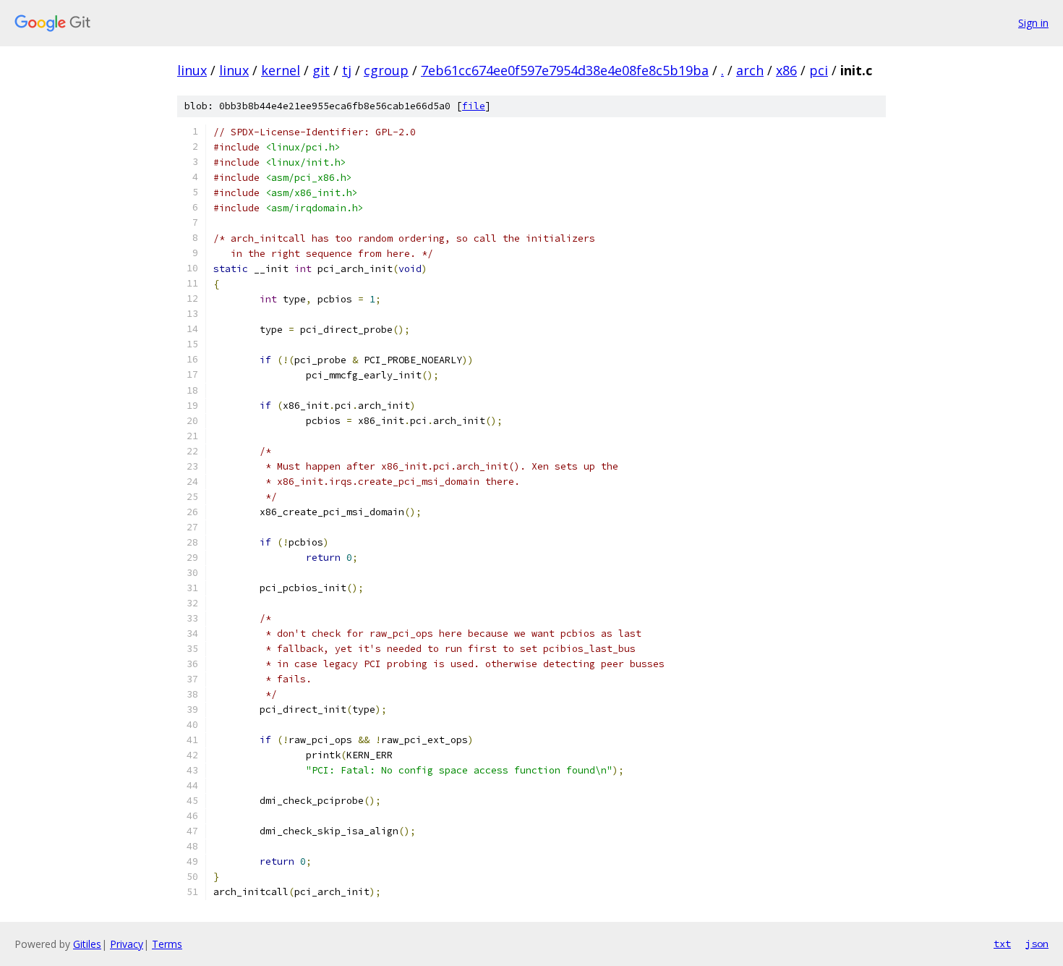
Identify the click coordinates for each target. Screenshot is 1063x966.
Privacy (126, 944)
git (321, 70)
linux (192, 70)
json (1037, 943)
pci (818, 70)
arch (750, 70)
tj (346, 70)
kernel (280, 70)
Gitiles (87, 944)
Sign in (1033, 23)
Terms (167, 944)
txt (1002, 943)
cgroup (386, 70)
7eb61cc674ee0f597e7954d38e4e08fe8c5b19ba (565, 70)
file (473, 106)
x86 (786, 70)
